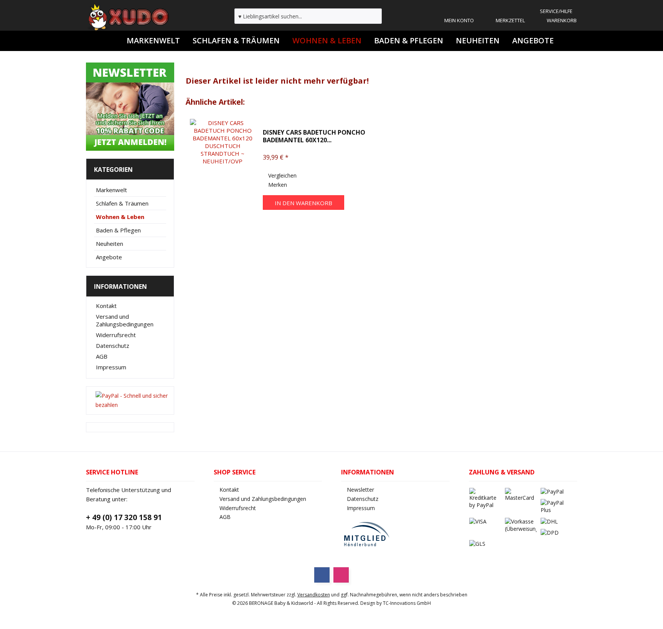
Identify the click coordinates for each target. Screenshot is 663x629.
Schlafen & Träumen (122, 203)
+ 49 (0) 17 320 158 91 (124, 517)
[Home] (112, 41)
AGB (101, 356)
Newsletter (360, 489)
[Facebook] (322, 575)
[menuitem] (555, 11)
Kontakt (106, 306)
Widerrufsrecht (116, 335)
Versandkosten (313, 594)
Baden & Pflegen (118, 230)
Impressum (111, 367)
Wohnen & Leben (120, 217)
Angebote (109, 257)
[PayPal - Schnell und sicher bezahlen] (132, 400)
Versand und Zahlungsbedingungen (124, 320)
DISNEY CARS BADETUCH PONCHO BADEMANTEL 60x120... (314, 136)
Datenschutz (112, 345)
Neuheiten (109, 243)
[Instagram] (341, 575)
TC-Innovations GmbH (407, 603)
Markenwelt (111, 190)
